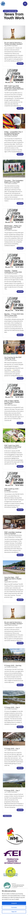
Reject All (14, 911)
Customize (14, 907)
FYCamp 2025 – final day (12, 665)
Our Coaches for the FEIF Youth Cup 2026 (13, 358)
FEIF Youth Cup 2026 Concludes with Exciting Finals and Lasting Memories (14, 87)
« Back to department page (10, 11)
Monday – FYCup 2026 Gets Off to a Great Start (14, 314)
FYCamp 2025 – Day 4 (12, 707)
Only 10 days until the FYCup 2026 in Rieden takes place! (12, 402)
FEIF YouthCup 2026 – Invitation (12, 489)
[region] (14, 901)
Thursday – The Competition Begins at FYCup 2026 (13, 181)
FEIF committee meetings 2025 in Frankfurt (12, 532)
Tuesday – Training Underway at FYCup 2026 (13, 271)
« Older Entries (7, 816)
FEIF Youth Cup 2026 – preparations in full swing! (12, 446)
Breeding (13, 535)
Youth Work (14, 45)
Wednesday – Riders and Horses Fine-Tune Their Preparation (12, 227)
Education (19, 535)
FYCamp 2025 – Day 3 (12, 748)
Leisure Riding (7, 537)
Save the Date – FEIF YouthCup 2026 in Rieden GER (13, 579)
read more (20, 63)
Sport (13, 537)
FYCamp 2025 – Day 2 (12, 790)
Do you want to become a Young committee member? (13, 43)
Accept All (14, 903)
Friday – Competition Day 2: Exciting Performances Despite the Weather (13, 133)
